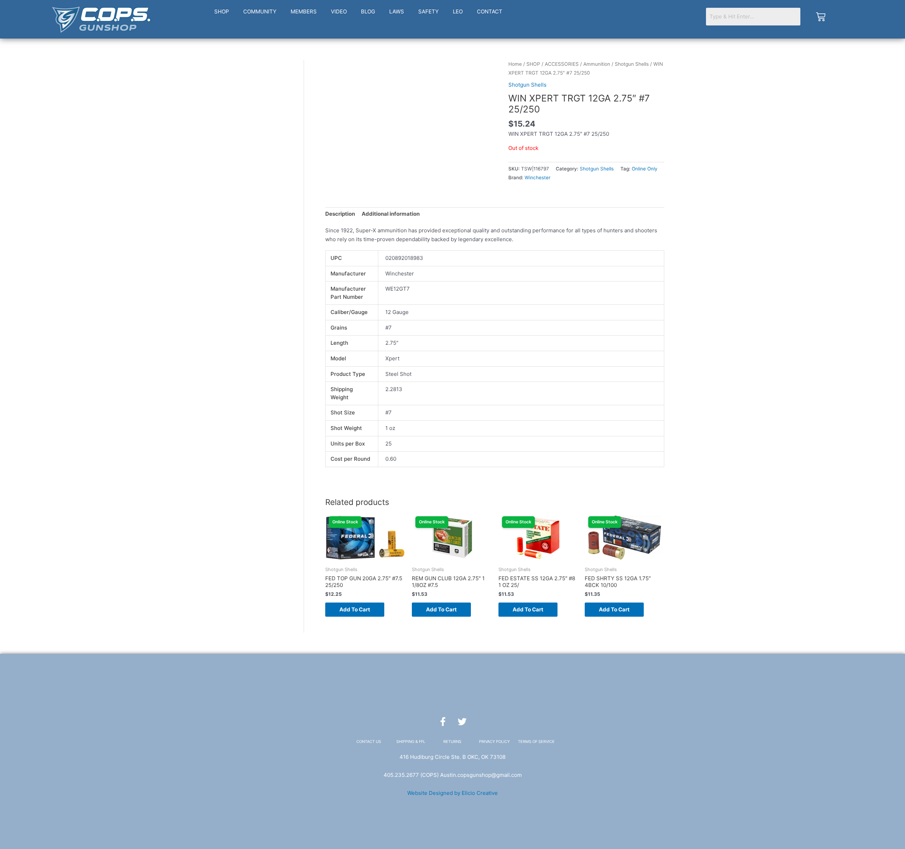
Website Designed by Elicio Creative (452, 793)
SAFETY (428, 11)
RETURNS (452, 741)
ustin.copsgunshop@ (470, 775)
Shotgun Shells (632, 64)
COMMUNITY (259, 11)
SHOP (221, 11)
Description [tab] (340, 213)
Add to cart (354, 609)
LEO (458, 11)
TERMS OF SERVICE (536, 741)
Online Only (645, 168)
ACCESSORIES (562, 64)
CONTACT (489, 11)
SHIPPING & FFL (410, 741)
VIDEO (339, 11)
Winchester (537, 177)
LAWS (396, 11)
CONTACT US (368, 741)
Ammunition (596, 64)
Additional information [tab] (391, 213)
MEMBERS (304, 11)
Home (515, 64)
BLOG (368, 11)
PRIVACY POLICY (494, 741)
